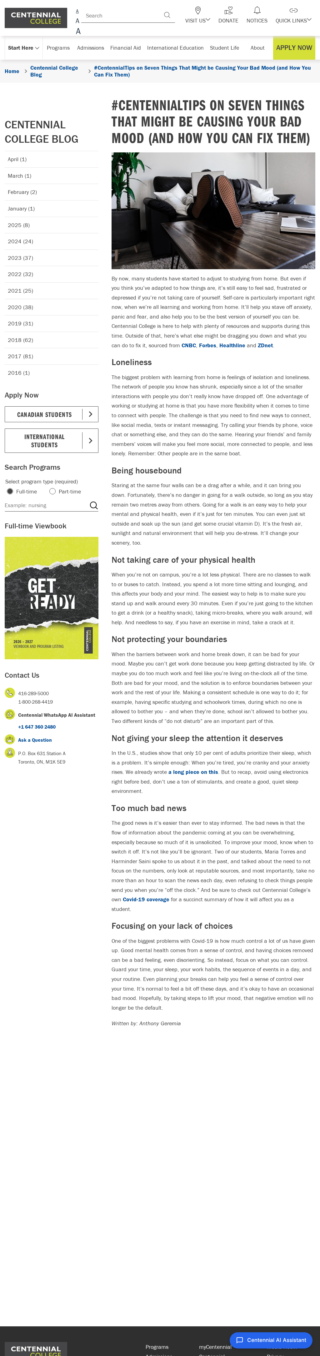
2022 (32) (20, 274)
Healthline (232, 345)
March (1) (19, 175)
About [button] (258, 47)
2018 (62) (20, 340)
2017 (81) (20, 356)
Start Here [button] (20, 47)
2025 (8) (19, 225)
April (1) (17, 159)
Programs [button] (58, 47)
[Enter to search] (167, 15)
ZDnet (265, 345)
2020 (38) (20, 307)
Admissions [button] (90, 47)
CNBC (189, 345)
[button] (198, 15)
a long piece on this (193, 771)
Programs (157, 1346)
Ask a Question (35, 740)
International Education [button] (175, 47)
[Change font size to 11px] (77, 32)
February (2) (22, 191)
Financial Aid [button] (125, 47)
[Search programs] (94, 505)
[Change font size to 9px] (77, 10)
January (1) (21, 208)
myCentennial (215, 1346)
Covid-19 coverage (146, 899)
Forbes (207, 345)
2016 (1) (19, 372)
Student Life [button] (224, 47)
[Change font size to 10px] (77, 21)
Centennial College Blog (41, 131)
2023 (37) (20, 257)
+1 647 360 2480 (37, 727)
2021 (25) (20, 290)
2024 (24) (20, 241)
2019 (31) (20, 323)
